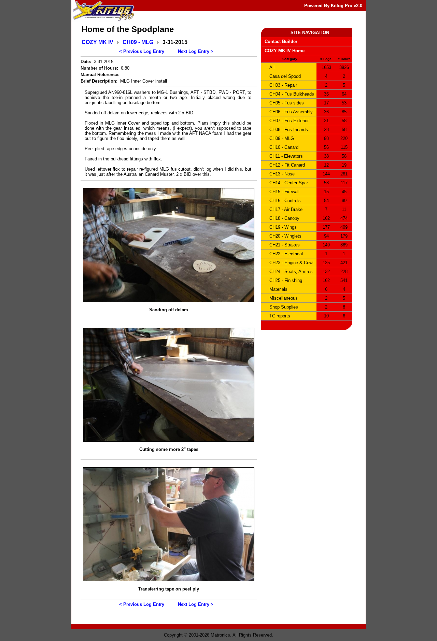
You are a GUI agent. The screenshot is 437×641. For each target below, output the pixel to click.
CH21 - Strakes (284, 244)
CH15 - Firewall (284, 191)
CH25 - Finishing (285, 280)
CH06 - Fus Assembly (291, 111)
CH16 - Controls (285, 200)
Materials (278, 289)
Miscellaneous (283, 298)
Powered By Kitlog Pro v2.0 (333, 5)
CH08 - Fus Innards (288, 129)
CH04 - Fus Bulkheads (291, 94)
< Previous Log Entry (141, 51)
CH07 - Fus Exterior (289, 120)
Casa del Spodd (285, 76)
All (271, 67)
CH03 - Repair (283, 85)
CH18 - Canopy (284, 218)
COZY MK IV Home (285, 50)
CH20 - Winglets (285, 236)
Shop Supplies (283, 307)
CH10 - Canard (283, 147)
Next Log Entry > (195, 51)
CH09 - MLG (138, 42)
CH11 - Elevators (286, 156)
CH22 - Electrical (286, 253)
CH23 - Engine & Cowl (291, 262)
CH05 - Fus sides (286, 102)
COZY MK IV (97, 42)
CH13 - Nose (282, 173)
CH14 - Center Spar (288, 182)
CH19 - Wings (283, 227)
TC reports (279, 315)
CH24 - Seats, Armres (291, 271)
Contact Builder (281, 41)
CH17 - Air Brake (285, 209)
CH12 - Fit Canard (287, 165)
